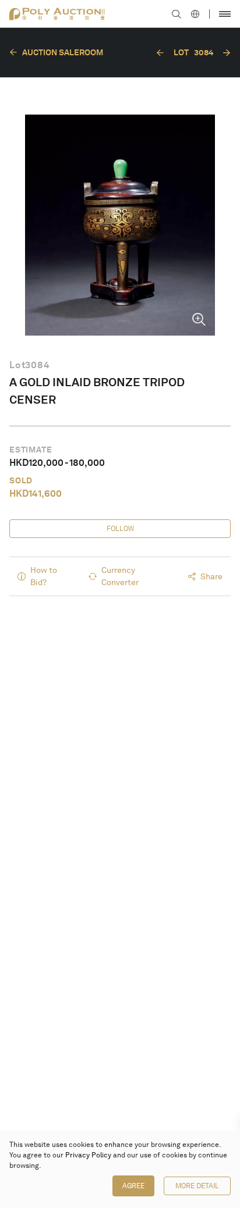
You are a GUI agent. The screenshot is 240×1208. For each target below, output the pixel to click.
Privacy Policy (88, 1155)
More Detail (197, 1186)
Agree (133, 1186)
